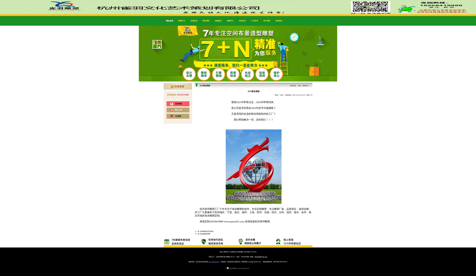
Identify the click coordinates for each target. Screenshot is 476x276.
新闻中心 (181, 21)
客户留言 (266, 21)
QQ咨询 (178, 116)
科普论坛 (242, 21)
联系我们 (279, 21)
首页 (299, 86)
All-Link (253, 252)
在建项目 (218, 21)
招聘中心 (230, 21)
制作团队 (206, 21)
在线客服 (178, 104)
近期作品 (194, 21)
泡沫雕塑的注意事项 (206, 231)
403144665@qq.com (261, 257)
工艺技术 (254, 21)
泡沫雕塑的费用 (205, 234)
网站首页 (169, 21)
